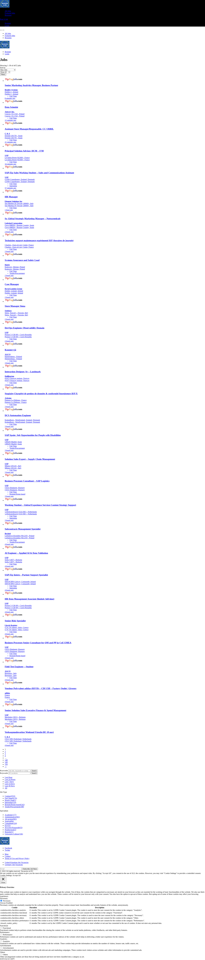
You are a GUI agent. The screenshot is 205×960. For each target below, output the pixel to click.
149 (6, 762)
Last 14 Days (10, 784)
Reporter (9, 832)
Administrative (12, 817)
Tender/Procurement (14, 807)
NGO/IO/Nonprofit (13, 828)
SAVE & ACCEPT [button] (7, 959)
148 (6, 760)
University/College (14, 834)
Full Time (11, 798)
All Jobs (8, 11)
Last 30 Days (10, 786)
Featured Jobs (10, 13)
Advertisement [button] (5, 946)
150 (6, 764)
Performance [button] (4, 932)
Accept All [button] (16, 875)
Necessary (7, 901)
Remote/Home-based (15, 805)
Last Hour (8, 777)
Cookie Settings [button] (6, 875)
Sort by (2, 68)
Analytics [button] (3, 939)
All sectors (11, 819)
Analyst (9, 821)
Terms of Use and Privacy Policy (17, 858)
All (6, 788)
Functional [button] (4, 926)
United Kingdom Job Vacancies (16, 862)
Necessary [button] (4, 898)
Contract (10, 796)
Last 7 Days (9, 782)
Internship (10, 802)
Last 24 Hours (10, 779)
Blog (6, 854)
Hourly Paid (10, 800)
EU (7, 825)
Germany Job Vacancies (14, 865)
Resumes (8, 15)
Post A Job (4, 19)
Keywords (4, 771)
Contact (8, 856)
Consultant (11, 823)
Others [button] (2, 952)
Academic (10, 815)
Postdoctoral (10, 830)
